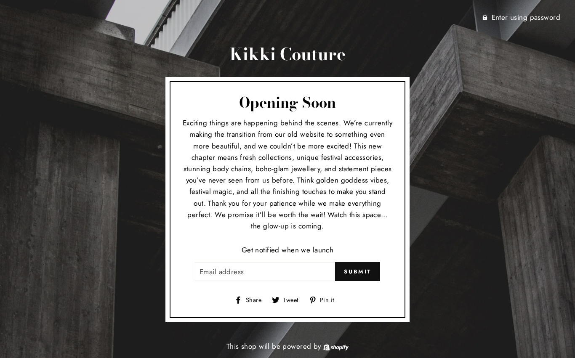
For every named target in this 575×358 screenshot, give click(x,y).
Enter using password (526, 17)
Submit (357, 272)
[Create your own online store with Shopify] (336, 346)
